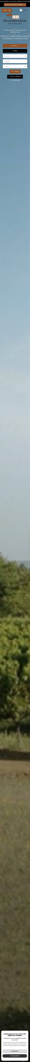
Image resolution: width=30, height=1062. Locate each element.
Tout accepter (14, 1056)
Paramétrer (14, 1051)
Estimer (15, 51)
